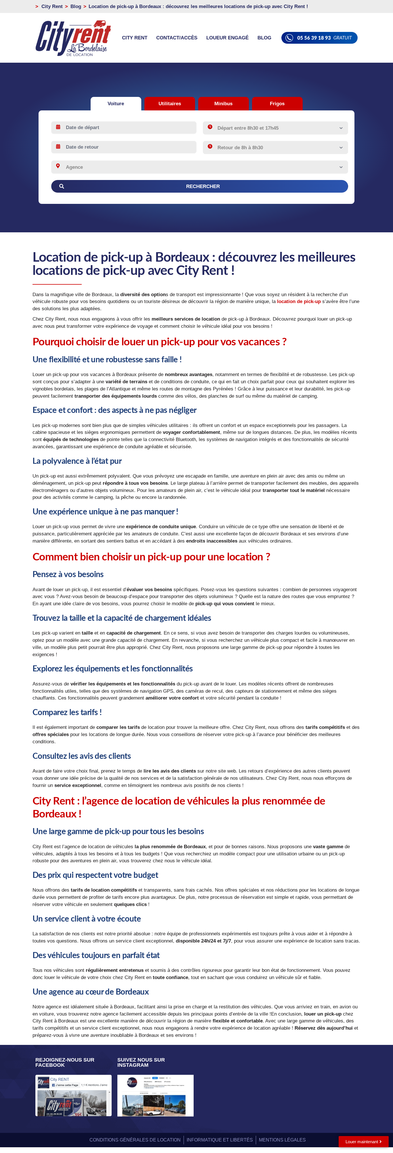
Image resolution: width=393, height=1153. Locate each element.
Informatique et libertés (220, 1139)
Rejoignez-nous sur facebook (64, 1062)
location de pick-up (299, 301)
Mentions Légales (282, 1139)
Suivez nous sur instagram (141, 1062)
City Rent (134, 37)
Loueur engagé (227, 37)
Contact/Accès (176, 37)
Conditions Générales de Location (135, 1139)
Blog (264, 37)
